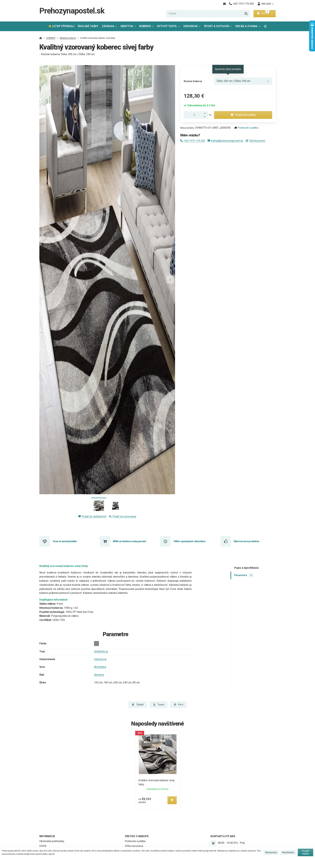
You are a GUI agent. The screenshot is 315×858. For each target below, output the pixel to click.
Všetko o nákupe (137, 836)
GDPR (42, 846)
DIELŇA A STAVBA (246, 26)
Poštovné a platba (248, 127)
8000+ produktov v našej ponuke (129, 541)
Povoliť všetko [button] (305, 852)
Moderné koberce (68, 38)
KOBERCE (145, 26)
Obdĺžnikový (101, 651)
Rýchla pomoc (257, 140)
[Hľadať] (246, 13)
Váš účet (266, 3)
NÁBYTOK (127, 26)
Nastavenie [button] (271, 852)
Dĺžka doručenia (134, 846)
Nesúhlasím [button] (288, 852)
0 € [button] (264, 13)
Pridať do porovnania (124, 516)
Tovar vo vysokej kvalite (64, 541)
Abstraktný (100, 666)
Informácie (47, 836)
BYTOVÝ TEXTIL (167, 26)
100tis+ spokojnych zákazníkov (189, 541)
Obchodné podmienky (51, 841)
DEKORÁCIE (190, 26)
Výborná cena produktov (246, 541)
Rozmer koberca (193, 81)
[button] (272, 13)
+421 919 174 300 (194, 140)
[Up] (205, 113)
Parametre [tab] (243, 575)
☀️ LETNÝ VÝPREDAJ (61, 26)
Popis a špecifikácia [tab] (246, 567)
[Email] (224, 4)
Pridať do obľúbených (94, 516)
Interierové (100, 659)
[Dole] (205, 117)
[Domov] (40, 38)
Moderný (99, 674)
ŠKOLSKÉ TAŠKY (88, 26)
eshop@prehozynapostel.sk (227, 140)
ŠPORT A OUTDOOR (216, 26)
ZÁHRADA (108, 26)
